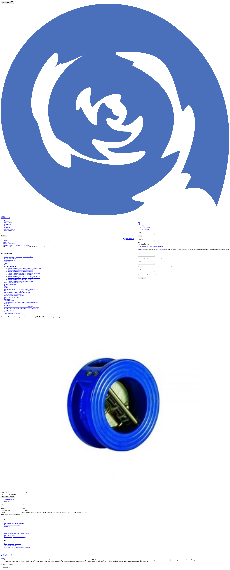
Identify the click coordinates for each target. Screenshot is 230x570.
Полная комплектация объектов (14, 523)
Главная (6, 240)
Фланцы (6, 312)
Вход (140, 236)
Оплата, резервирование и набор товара (16, 533)
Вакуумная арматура (10, 258)
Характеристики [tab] (9, 499)
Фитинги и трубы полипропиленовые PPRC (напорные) (21, 307)
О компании (8, 224)
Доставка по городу (10, 545)
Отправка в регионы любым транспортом (17, 547)
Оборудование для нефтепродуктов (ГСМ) (17, 291)
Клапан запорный (9, 265)
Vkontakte (156, 246)
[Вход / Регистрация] (139, 224)
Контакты (7, 227)
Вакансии (7, 226)
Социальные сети (143, 244)
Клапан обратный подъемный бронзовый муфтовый (24, 273)
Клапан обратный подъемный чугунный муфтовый (24, 276)
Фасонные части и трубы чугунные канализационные (21, 302)
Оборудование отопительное (13, 294)
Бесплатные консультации (12, 525)
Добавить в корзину (8, 496)
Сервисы (7, 526)
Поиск (4, 235)
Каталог (6, 221)
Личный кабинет (9, 229)
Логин (140, 232)
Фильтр (6, 303)
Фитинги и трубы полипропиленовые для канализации (21, 308)
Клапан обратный (9, 243)
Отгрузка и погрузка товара (12, 544)
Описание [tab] (7, 501)
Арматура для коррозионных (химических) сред (19, 257)
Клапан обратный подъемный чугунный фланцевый (24, 278)
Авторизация (146, 227)
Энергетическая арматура (12, 313)
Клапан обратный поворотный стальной (20, 270)
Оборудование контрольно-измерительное (17, 292)
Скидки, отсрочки (9, 535)
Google (146, 246)
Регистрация (145, 229)
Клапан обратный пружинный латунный (20, 281)
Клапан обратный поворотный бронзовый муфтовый (24, 268)
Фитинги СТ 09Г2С (10, 310)
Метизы (6, 287)
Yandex (161, 246)
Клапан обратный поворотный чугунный (17, 245)
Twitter (151, 246)
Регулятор (7, 299)
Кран (5, 286)
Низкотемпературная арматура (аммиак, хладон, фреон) (21, 289)
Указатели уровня (9, 300)
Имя (139, 269)
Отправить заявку (9, 230)
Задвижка (7, 261)
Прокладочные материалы (12, 297)
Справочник (8, 222)
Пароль (140, 239)
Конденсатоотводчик (10, 284)
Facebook (141, 246)
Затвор (6, 263)
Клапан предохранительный (13, 282)
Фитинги (7, 305)
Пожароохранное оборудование (14, 295)
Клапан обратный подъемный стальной (20, 274)
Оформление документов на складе (15, 537)
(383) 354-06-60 (7, 555)
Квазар (3, 216)
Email (140, 254)
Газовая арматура (9, 260)
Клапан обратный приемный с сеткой (19, 279)
